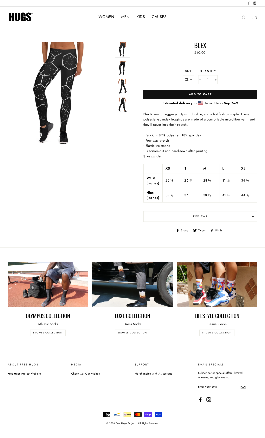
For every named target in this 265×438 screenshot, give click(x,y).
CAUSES (159, 17)
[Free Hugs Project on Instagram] (208, 399)
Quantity (208, 71)
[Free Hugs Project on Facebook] (200, 399)
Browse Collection (47, 332)
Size (188, 71)
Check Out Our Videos (85, 374)
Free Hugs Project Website (24, 374)
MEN (125, 17)
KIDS (141, 17)
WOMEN (106, 17)
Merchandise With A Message (153, 374)
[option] (60, 94)
